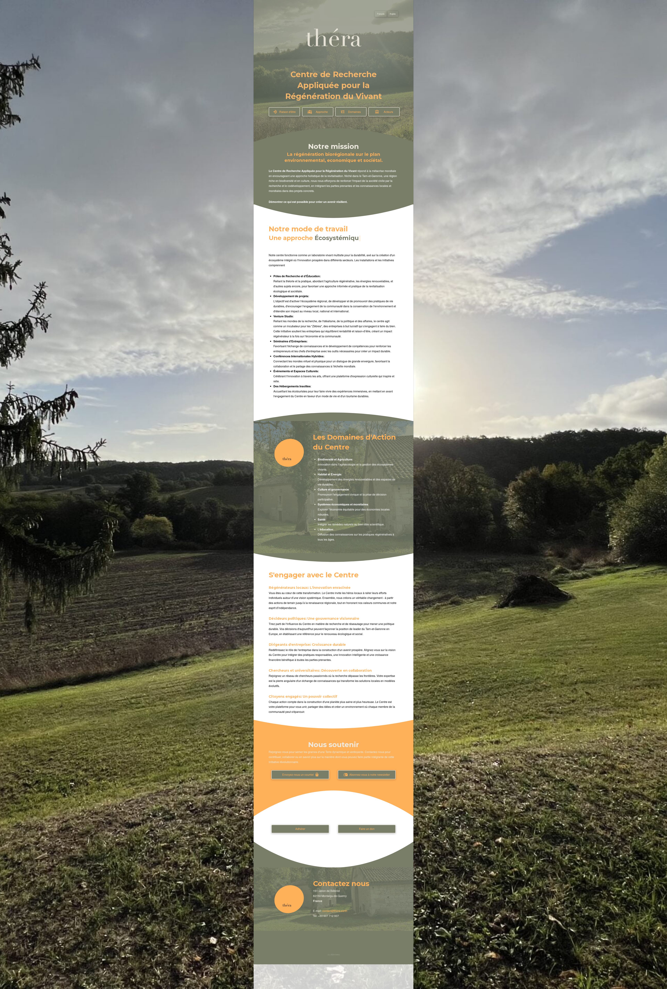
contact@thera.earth (334, 911)
